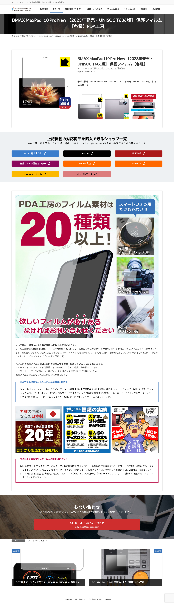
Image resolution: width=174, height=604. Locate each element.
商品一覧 (44, 541)
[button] (35, 153)
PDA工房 (92, 68)
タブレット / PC (32, 541)
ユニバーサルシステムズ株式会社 (111, 68)
